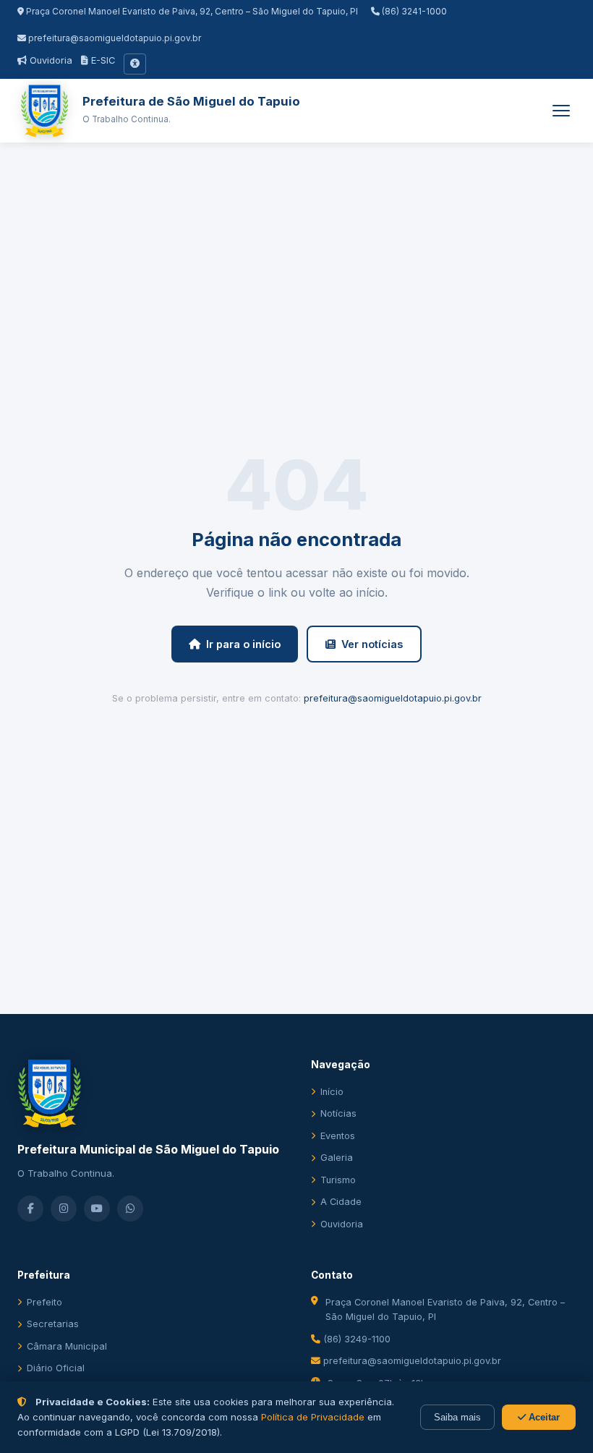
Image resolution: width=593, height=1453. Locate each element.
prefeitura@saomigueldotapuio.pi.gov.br (114, 38)
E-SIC (101, 60)
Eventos (337, 1135)
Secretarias (53, 1323)
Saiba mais (457, 1417)
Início (332, 1091)
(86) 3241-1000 (413, 11)
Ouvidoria (49, 60)
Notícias (338, 1113)
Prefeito (44, 1302)
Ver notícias (372, 644)
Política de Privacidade (312, 1417)
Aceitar (543, 1417)
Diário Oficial (56, 1368)
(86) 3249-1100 (355, 1339)
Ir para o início (243, 644)
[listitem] (30, 1209)
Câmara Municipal (67, 1346)
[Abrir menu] (561, 110)
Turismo (338, 1180)
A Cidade (341, 1201)
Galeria (336, 1157)
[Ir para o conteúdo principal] (135, 64)
